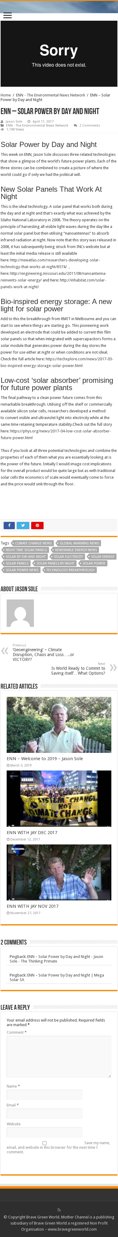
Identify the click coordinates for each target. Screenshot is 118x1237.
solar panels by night (55, 563)
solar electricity (68, 557)
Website (14, 1124)
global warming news (79, 543)
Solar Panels (17, 563)
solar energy (102, 557)
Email (13, 1105)
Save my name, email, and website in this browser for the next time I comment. (58, 1147)
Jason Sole (14, 122)
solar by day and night (26, 557)
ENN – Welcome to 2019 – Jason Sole (45, 758)
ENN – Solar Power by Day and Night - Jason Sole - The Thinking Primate (56, 958)
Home (6, 95)
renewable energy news (76, 550)
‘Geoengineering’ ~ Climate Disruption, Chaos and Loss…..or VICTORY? (43, 652)
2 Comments (90, 126)
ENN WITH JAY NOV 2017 (32, 906)
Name (13, 1086)
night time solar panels (26, 550)
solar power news (22, 570)
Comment (17, 1032)
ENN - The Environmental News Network (50, 95)
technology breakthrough (71, 570)
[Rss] (59, 1210)
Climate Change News (33, 543)
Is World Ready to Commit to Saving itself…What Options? (78, 669)
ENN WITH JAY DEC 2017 (32, 832)
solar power (94, 563)
